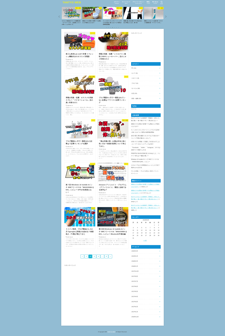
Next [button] (166, 16)
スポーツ (135, 78)
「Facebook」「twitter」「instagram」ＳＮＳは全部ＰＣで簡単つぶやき (145, 149)
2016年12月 (135, 316)
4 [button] (112, 27)
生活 (134, 93)
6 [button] (116, 27)
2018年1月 (134, 266)
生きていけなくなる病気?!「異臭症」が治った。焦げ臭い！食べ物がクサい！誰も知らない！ (146, 119)
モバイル (135, 88)
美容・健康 (136, 98)
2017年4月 (134, 296)
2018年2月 (134, 261)
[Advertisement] (96, 271)
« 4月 (145, 240)
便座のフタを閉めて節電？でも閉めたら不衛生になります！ (145, 125)
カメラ (134, 73)
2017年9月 (134, 276)
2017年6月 (134, 286)
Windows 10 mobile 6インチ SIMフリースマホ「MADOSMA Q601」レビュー (145, 160)
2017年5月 (134, 291)
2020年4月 (134, 251)
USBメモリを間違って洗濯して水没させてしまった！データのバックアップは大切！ (145, 143)
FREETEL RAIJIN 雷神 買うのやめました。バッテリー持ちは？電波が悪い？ (145, 155)
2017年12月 (135, 271)
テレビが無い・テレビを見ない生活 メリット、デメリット (145, 172)
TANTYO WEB (72, 2)
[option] (71, 16)
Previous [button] (59, 16)
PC (133, 68)
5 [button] (114, 27)
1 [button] (107, 27)
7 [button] (118, 27)
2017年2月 (134, 306)
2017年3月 (134, 301)
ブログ (134, 83)
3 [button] (110, 27)
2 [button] (109, 27)
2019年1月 (134, 256)
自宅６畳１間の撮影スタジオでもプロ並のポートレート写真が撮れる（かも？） (145, 137)
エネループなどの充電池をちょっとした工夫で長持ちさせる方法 (145, 166)
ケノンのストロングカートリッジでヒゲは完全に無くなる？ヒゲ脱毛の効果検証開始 (145, 131)
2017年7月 (134, 281)
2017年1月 (134, 311)
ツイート (133, 109)
